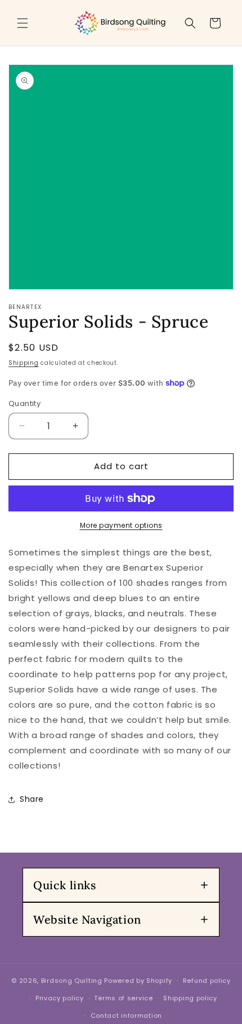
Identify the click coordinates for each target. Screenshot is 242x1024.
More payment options (121, 525)
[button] (22, 23)
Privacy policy (59, 998)
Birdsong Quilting (71, 980)
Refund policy (207, 980)
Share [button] (32, 799)
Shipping (23, 363)
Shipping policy (190, 998)
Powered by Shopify (138, 980)
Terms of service (123, 998)
